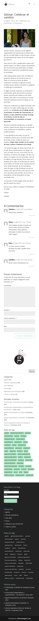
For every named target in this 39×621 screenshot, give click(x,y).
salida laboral (8, 472)
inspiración (27, 457)
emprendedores (9, 448)
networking (20, 463)
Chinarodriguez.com (24, 618)
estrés (6, 451)
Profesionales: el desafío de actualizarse (16, 402)
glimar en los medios (10, 454)
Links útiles (7, 385)
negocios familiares (10, 463)
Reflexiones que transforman (13, 391)
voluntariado (29, 475)
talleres (26, 472)
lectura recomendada (10, 460)
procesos (28, 466)
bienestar (23, 436)
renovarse (31, 469)
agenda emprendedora (17, 433)
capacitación (18, 442)
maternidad (29, 460)
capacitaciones (9, 442)
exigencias (12, 451)
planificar (21, 466)
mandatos (21, 460)
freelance (19, 451)
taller (20, 472)
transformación (20, 475)
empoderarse (22, 445)
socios (15, 472)
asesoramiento (9, 436)
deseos (14, 445)
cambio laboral (20, 439)
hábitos (20, 457)
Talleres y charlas (9, 394)
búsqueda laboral (9, 439)
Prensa (6, 388)
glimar (8, 21)
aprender (27, 433)
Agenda (6, 380)
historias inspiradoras (24, 454)
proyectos (17, 469)
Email (5, 494)
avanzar (17, 436)
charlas (25, 442)
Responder (31, 215)
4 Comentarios (17, 23)
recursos (23, 469)
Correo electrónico (10, 318)
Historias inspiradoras (10, 383)
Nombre (7, 310)
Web (5, 326)
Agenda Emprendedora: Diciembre (14, 412)
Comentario (7, 285)
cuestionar (7, 445)
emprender (18, 448)
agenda (7, 433)
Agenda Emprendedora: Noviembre (14, 418)
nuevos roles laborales (11, 466)
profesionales (8, 469)
